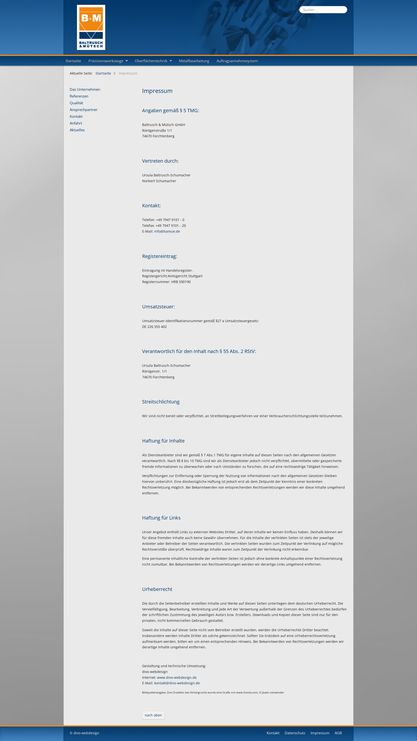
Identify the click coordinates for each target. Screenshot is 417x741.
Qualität (76, 103)
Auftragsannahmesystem (237, 60)
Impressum (320, 733)
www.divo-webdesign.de (177, 677)
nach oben (153, 715)
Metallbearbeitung (194, 60)
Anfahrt (76, 123)
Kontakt (76, 116)
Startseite (73, 60)
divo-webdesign (86, 733)
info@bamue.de (167, 231)
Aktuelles (77, 130)
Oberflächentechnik (151, 60)
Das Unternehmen (85, 89)
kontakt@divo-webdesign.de (177, 683)
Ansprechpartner (83, 109)
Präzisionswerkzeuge (106, 60)
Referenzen (79, 96)
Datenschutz (295, 733)
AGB (338, 733)
